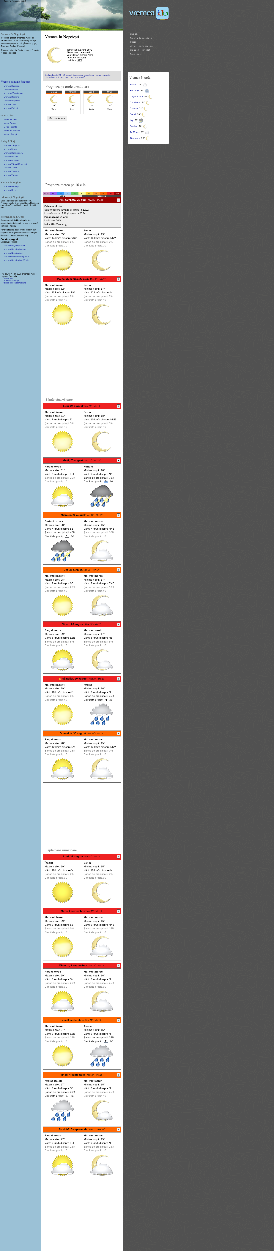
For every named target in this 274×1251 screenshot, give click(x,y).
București (134, 90)
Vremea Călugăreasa (13, 93)
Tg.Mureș (134, 132)
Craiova (134, 108)
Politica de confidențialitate (14, 283)
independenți (22, 235)
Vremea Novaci (11, 157)
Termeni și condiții (11, 280)
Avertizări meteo (141, 45)
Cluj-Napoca (136, 96)
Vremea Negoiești (12, 101)
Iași (131, 120)
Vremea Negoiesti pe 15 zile (16, 260)
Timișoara (135, 138)
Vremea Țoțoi (10, 104)
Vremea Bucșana (11, 86)
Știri (133, 41)
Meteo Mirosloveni (12, 130)
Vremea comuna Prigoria (15, 81)
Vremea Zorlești (11, 108)
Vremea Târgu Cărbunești (15, 164)
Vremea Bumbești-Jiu (13, 153)
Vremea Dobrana (11, 97)
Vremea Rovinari (11, 160)
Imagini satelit (140, 49)
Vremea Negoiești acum (14, 245)
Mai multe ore (57, 118)
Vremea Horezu (11, 190)
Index (134, 33)
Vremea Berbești (11, 186)
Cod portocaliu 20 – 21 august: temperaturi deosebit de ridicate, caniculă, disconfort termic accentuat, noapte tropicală (78, 76)
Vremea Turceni (11, 175)
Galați (133, 114)
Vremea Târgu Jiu (12, 145)
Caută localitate (141, 37)
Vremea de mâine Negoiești (16, 256)
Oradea (134, 126)
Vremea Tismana (11, 171)
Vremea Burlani (11, 90)
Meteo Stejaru (10, 123)
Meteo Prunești (10, 119)
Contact (135, 53)
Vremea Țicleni (10, 167)
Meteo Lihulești (10, 134)
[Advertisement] (82, 150)
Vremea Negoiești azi (13, 253)
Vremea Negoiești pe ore (15, 249)
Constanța (135, 102)
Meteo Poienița (10, 127)
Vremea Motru (10, 149)
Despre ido (7, 278)
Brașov (133, 84)
